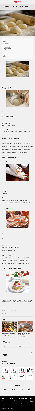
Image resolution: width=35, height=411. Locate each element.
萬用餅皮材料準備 (4, 41)
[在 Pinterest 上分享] (7, 313)
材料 (3, 42)
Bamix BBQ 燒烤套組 (29, 375)
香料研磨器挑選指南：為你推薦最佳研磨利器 (8, 333)
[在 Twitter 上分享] (5, 313)
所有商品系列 (31, 401)
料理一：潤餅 (4, 49)
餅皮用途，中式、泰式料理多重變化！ (6, 47)
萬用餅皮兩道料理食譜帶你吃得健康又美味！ (7, 48)
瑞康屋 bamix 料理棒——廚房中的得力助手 (6, 57)
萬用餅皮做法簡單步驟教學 (6, 43)
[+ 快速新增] (7, 373)
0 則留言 (9, 335)
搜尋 (30, 400)
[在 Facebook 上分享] (4, 313)
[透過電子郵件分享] (9, 313)
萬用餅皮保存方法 (4, 56)
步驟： (4, 55)
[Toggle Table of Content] (3, 40)
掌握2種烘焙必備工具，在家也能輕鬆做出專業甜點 (10, 310)
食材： (4, 50)
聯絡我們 (30, 301)
